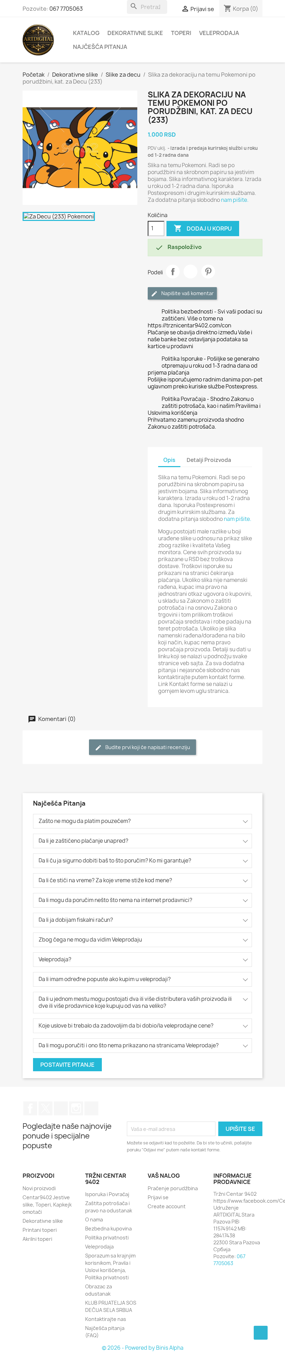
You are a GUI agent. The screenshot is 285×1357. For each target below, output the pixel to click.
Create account (167, 1206)
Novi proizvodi (39, 1188)
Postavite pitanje (67, 1064)
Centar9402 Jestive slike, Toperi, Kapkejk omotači (47, 1204)
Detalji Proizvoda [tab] (209, 460)
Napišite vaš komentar (187, 293)
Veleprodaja (219, 33)
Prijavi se (158, 1197)
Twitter (45, 1108)
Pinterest (208, 271)
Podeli (173, 271)
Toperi (181, 33)
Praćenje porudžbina (173, 1188)
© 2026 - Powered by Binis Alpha (143, 1347)
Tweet (190, 271)
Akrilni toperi (37, 1239)
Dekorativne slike (135, 33)
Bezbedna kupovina (108, 1228)
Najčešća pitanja (100, 47)
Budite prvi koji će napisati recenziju (147, 747)
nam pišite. (235, 200)
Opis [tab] (169, 460)
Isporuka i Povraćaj (107, 1194)
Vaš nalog (164, 1175)
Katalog (86, 33)
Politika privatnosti (107, 1237)
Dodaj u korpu (203, 228)
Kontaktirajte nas (105, 1319)
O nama (94, 1219)
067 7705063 (66, 8)
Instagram (76, 1108)
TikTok (91, 1108)
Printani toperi (40, 1230)
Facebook (30, 1108)
